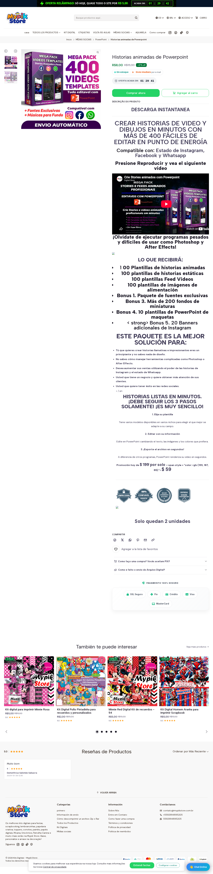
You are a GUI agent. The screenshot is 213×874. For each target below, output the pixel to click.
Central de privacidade (54, 866)
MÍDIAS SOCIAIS (83, 40)
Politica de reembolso (119, 831)
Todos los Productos (67, 823)
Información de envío (68, 814)
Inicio (69, 40)
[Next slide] (14, 51)
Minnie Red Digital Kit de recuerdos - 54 (131, 711)
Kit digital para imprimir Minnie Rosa (27, 709)
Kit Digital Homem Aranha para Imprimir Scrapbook (179, 711)
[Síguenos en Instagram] (170, 32)
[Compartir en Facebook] (114, 540)
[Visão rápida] (50, 685)
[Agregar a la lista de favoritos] (50, 677)
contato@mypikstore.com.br (178, 810)
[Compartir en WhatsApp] (130, 540)
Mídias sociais (64, 831)
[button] (97, 732)
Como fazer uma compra (121, 818)
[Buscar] (136, 18)
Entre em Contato (117, 814)
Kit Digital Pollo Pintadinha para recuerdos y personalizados (76, 711)
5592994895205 (172, 818)
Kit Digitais (62, 827)
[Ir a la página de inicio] (17, 18)
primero (61, 810)
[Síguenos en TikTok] (181, 32)
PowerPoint (101, 40)
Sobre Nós (113, 810)
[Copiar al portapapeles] (153, 540)
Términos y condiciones (120, 823)
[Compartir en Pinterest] (137, 540)
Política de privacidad (119, 827)
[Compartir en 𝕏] (122, 540)
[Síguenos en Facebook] (175, 32)
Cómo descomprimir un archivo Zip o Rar (78, 818)
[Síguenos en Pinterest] (187, 32)
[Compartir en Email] (145, 540)
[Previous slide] (7, 51)
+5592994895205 (173, 814)
